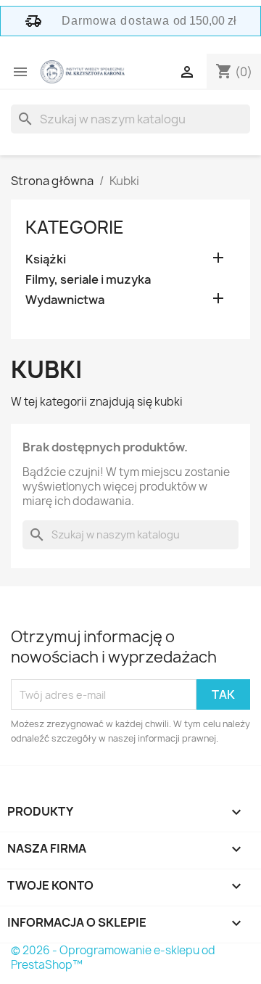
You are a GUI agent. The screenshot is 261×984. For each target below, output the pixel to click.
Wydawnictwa (64, 300)
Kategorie (74, 227)
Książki (45, 259)
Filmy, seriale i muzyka (88, 279)
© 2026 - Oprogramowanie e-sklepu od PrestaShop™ (113, 957)
